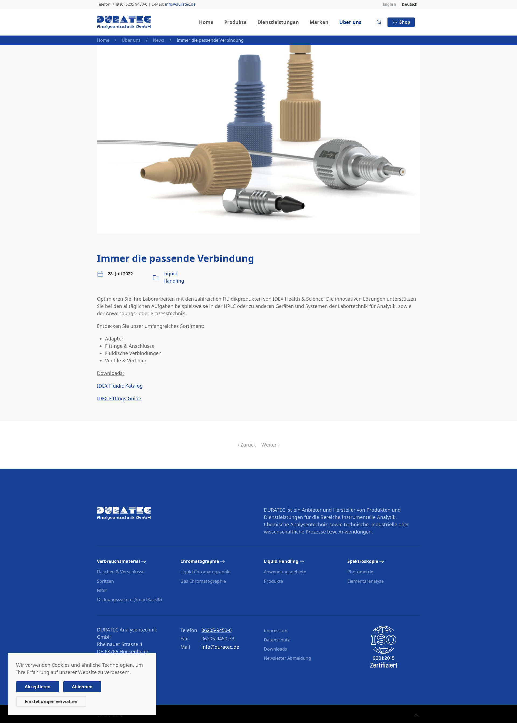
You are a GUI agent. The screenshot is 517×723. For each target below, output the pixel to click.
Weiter (269, 444)
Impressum (275, 631)
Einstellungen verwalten (51, 701)
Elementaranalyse (365, 581)
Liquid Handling (281, 561)
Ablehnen (82, 687)
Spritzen (105, 581)
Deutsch (409, 4)
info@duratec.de (180, 4)
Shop (404, 22)
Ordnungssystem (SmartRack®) (129, 599)
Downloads (275, 649)
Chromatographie (199, 561)
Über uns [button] (350, 22)
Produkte (273, 581)
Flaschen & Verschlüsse (121, 572)
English (389, 4)
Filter (102, 590)
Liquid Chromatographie (205, 572)
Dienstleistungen (278, 22)
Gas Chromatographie (203, 581)
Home (206, 22)
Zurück (248, 444)
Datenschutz (277, 640)
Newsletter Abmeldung (287, 658)
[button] (416, 714)
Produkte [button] (235, 22)
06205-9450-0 (216, 630)
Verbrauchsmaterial (118, 561)
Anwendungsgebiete (285, 572)
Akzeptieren (38, 687)
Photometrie (360, 572)
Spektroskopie (362, 561)
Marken (319, 22)
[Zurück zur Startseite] (124, 22)
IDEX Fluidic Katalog (120, 385)
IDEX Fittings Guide (119, 398)
